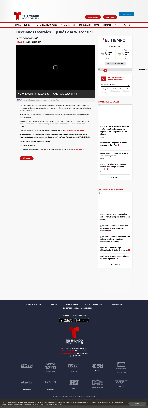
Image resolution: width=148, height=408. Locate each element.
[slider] (48, 88)
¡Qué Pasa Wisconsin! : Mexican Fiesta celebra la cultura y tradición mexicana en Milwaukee (115, 239)
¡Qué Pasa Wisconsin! (68, 25)
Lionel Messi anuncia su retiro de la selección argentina (114, 154)
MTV (124, 25)
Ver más (115, 177)
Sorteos (97, 25)
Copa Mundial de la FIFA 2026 (45, 25)
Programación (85, 25)
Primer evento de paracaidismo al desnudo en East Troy (113, 143)
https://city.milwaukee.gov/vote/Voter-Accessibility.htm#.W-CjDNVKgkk (63, 137)
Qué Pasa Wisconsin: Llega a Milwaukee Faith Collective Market (114, 248)
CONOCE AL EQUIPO (71, 304)
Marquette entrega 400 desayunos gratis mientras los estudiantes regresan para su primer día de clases (115, 130)
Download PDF (79, 149)
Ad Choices (95, 399)
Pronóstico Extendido (115, 64)
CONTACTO (53, 304)
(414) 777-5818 (80, 351)
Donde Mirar (110, 17)
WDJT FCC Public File (54, 399)
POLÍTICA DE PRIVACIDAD (93, 304)
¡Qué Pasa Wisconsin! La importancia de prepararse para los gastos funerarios (114, 228)
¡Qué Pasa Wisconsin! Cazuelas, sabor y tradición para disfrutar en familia (115, 217)
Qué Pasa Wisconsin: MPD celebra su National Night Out (114, 257)
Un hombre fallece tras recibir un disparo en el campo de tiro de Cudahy (113, 166)
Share (28, 158)
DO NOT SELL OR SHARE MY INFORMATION (77, 308)
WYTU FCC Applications (65, 399)
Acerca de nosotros (111, 25)
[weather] (102, 54)
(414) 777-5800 (82, 353)
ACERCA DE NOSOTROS (33, 304)
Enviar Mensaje (93, 17)
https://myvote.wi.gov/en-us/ (74, 130)
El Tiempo (28, 25)
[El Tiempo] (115, 43)
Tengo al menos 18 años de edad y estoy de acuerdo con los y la (115, 91)
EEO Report (74, 399)
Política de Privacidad (31, 405)
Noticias (18, 25)
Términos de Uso (115, 91)
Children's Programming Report (85, 399)
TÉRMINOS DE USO (116, 304)
